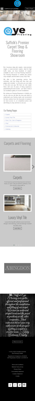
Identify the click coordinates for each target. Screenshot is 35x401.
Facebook (15, 385)
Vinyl (7, 123)
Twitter (20, 385)
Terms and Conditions (17, 364)
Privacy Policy (17, 369)
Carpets (8, 114)
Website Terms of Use (17, 367)
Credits (17, 376)
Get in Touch (29, 8)
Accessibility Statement (17, 371)
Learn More (17, 188)
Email (10, 385)
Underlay (8, 129)
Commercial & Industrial (12, 126)
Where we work (17, 341)
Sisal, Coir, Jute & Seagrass (13, 120)
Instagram (24, 385)
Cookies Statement (18, 374)
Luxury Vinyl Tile (10, 117)
